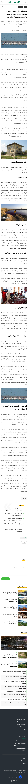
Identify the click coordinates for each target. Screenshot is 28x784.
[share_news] (2, 7)
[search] (2, 2)
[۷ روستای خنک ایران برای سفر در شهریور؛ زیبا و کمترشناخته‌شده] (22, 593)
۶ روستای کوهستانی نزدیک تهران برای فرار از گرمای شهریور (9, 600)
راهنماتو (5, 770)
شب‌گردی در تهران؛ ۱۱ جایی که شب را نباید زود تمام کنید (9, 615)
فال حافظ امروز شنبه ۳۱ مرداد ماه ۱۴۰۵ (17, 700)
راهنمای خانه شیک (21, 722)
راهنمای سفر (21, 7)
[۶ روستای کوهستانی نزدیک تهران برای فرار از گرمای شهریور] (22, 600)
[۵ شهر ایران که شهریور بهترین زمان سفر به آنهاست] (22, 664)
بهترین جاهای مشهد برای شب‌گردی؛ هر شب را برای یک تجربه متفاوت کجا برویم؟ (14, 646)
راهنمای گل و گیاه (21, 724)
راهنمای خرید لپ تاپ (20, 743)
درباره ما (23, 758)
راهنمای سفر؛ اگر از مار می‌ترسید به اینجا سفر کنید (13, 524)
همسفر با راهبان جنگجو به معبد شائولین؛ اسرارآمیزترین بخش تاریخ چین (13, 519)
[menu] (25, 2)
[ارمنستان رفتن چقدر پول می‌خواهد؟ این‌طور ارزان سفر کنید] (22, 608)
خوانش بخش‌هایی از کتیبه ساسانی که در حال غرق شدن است (13, 514)
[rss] (17, 781)
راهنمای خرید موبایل (21, 741)
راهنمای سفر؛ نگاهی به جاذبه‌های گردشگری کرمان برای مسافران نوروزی (14, 510)
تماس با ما (23, 761)
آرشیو (24, 763)
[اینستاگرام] (14, 781)
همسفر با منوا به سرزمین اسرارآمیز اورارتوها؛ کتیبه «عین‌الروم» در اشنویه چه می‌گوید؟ (13, 529)
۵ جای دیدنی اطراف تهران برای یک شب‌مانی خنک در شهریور (14, 695)
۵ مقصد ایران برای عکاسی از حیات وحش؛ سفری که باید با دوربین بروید (9, 656)
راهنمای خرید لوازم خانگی (20, 746)
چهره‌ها (24, 751)
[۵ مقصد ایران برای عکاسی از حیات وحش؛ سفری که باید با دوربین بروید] (22, 655)
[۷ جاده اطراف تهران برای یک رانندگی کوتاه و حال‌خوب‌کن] (22, 623)
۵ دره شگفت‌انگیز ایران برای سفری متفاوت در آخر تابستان (15, 682)
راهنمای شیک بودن (21, 748)
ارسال (5, 579)
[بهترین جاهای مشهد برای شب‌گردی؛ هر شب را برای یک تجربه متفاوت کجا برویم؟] (14, 643)
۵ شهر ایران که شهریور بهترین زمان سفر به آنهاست (9, 665)
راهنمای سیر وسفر (21, 719)
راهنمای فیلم (23, 727)
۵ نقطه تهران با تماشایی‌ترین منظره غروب (16, 691)
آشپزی (24, 729)
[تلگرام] (12, 781)
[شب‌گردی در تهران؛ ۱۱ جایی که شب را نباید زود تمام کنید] (22, 615)
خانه (25, 7)
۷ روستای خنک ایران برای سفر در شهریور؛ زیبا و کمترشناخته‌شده (10, 593)
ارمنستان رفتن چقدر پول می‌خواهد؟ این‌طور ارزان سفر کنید (9, 608)
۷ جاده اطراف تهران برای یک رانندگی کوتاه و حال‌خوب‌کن (9, 622)
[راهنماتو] (14, 2)
